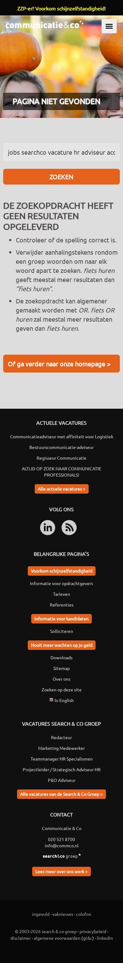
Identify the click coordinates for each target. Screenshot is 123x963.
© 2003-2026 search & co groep (46, 931)
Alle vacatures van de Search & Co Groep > (61, 794)
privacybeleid (92, 931)
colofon (83, 914)
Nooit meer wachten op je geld (61, 645)
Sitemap (61, 668)
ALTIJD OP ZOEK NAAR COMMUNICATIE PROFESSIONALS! (61, 472)
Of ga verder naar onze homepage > (59, 364)
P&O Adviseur (61, 780)
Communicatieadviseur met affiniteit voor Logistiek (61, 436)
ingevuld (41, 914)
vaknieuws (62, 914)
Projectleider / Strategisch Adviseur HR (62, 769)
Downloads (61, 657)
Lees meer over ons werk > (61, 871)
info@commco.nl (62, 845)
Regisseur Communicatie (61, 458)
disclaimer (20, 938)
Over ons (61, 679)
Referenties (61, 604)
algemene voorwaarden (57, 938)
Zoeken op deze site (62, 689)
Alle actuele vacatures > (61, 488)
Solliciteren (61, 631)
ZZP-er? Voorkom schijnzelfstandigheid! (61, 8)
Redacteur (61, 737)
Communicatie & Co (61, 828)
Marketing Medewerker (61, 748)
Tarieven (61, 594)
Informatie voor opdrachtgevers (61, 583)
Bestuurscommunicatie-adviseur (61, 447)
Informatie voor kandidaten (61, 618)
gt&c (87, 938)
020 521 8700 (61, 839)
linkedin (105, 938)
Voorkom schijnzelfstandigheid (61, 570)
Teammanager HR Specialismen (62, 758)
